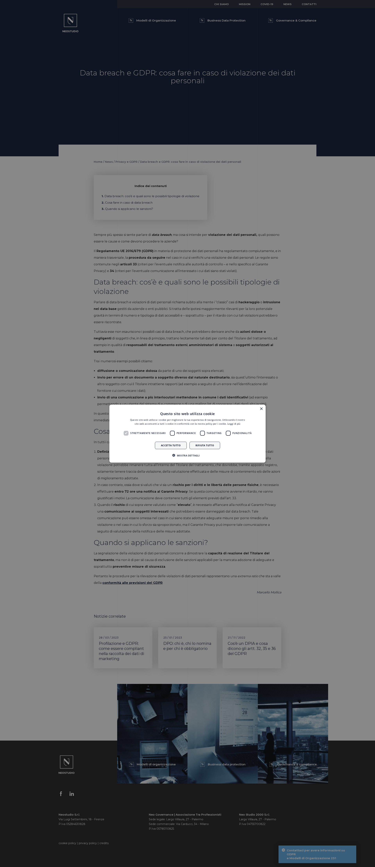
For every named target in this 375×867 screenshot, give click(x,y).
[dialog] (187, 433)
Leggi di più (233, 423)
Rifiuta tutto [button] (205, 445)
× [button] (261, 408)
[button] (187, 455)
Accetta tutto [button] (171, 445)
